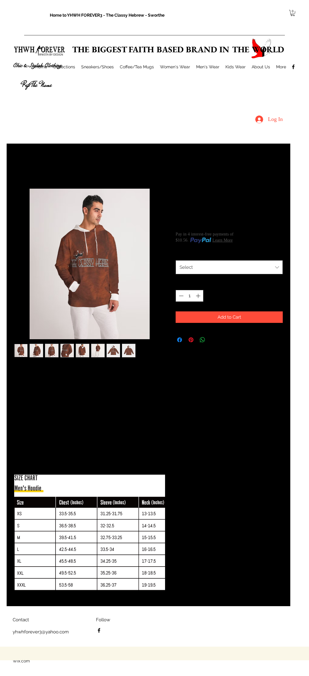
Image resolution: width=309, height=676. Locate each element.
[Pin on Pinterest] (191, 339)
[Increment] (199, 295)
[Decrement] (181, 295)
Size (181, 253)
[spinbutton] (190, 295)
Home (20, 165)
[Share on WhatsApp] (202, 339)
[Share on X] (214, 339)
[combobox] (229, 267)
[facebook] (293, 67)
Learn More (222, 240)
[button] (292, 13)
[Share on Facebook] (179, 339)
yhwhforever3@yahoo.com (41, 632)
